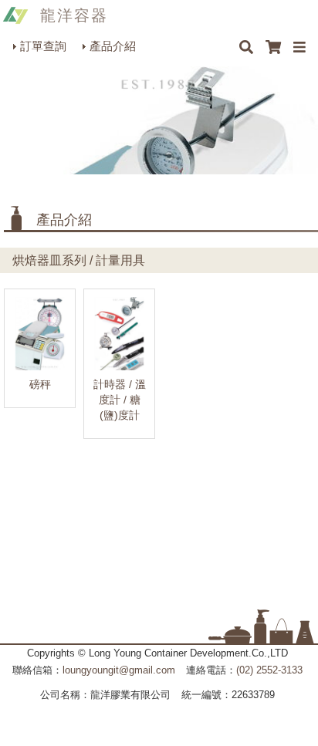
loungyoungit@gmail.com (119, 670)
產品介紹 (113, 45)
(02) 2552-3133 (269, 670)
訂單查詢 (43, 45)
